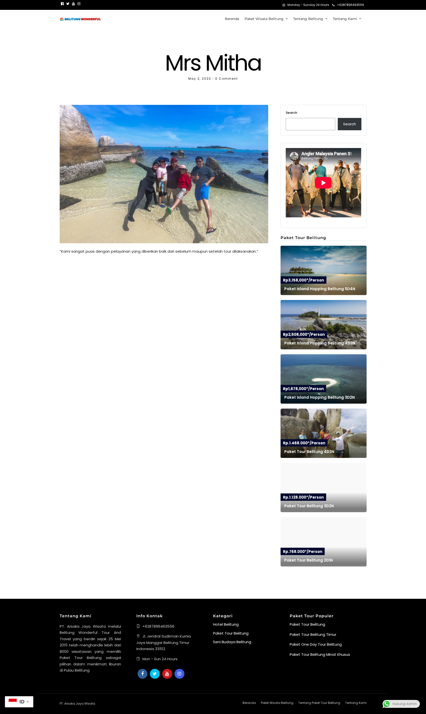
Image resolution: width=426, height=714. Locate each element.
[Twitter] (155, 674)
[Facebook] (142, 674)
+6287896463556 (350, 5)
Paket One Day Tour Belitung (316, 644)
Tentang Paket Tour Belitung (319, 703)
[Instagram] (78, 3)
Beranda (232, 19)
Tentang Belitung (308, 19)
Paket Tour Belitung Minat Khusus (320, 654)
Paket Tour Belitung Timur (313, 634)
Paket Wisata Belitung (264, 19)
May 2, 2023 (199, 78)
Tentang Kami (345, 19)
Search (291, 112)
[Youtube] (73, 3)
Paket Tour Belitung (230, 633)
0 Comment (226, 78)
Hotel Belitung (226, 624)
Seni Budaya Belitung (232, 641)
